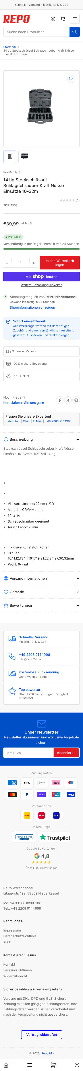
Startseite (10, 47)
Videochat (13, 421)
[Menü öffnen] (75, 19)
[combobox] (41, 32)
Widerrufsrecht (15, 976)
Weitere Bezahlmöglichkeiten (41, 285)
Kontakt (9, 964)
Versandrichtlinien (17, 970)
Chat (26, 421)
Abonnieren (66, 753)
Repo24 (46, 1053)
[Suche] (74, 32)
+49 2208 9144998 (58, 421)
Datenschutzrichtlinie (20, 936)
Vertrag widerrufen (41, 1034)
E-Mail (37, 421)
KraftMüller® (12, 172)
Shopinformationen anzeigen (32, 307)
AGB (6, 942)
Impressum (12, 930)
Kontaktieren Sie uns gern (23, 403)
